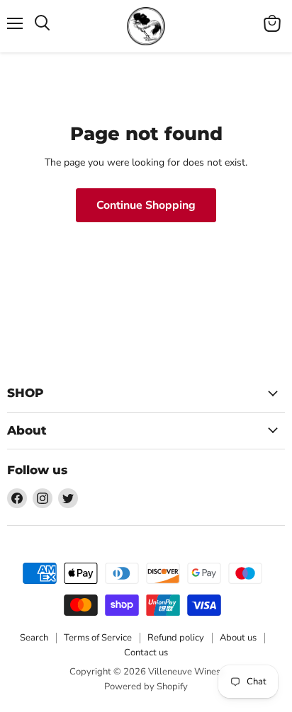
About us (238, 637)
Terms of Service (98, 637)
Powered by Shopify (146, 686)
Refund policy (175, 637)
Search (34, 637)
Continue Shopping (146, 205)
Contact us (146, 652)
